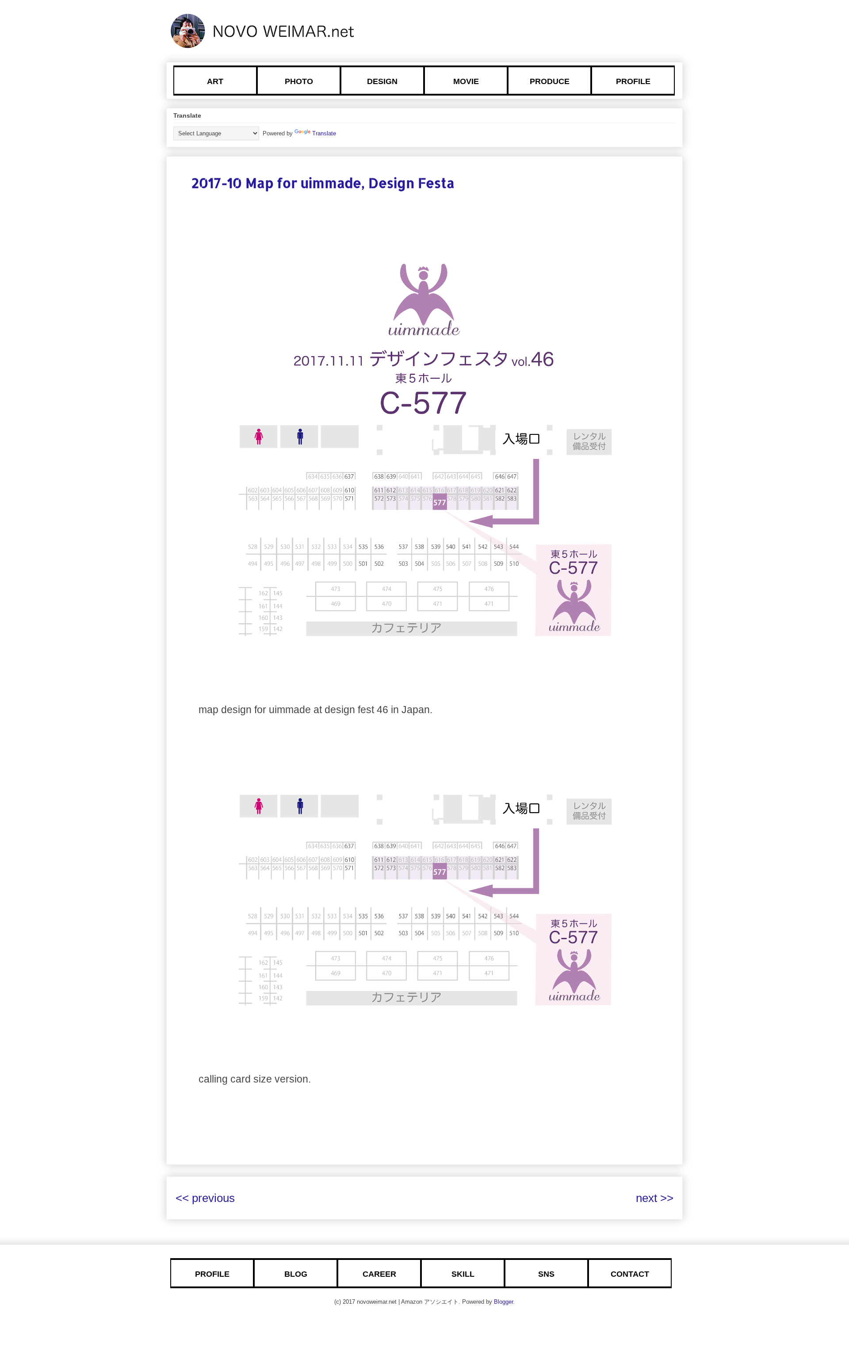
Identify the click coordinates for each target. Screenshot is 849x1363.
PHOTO (299, 81)
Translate (324, 133)
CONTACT (630, 1274)
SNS (546, 1274)
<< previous (205, 1198)
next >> (654, 1198)
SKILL (462, 1274)
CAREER (379, 1274)
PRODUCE (550, 81)
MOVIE (466, 81)
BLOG (295, 1274)
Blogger (503, 1301)
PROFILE (633, 81)
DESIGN (382, 81)
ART (215, 81)
